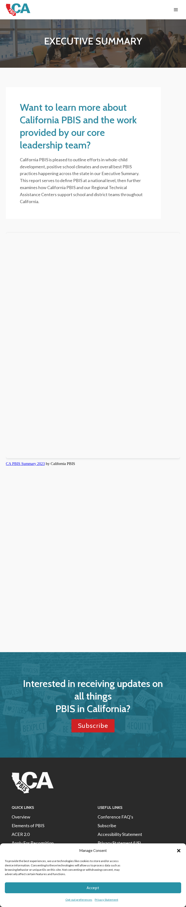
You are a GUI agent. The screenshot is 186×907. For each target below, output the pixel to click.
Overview (21, 816)
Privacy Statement (106, 899)
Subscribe (107, 825)
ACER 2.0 (21, 834)
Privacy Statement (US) (119, 843)
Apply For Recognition (33, 843)
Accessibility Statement (120, 834)
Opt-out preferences (78, 899)
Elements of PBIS (28, 825)
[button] (178, 850)
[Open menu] (175, 9)
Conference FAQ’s (115, 816)
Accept (93, 888)
